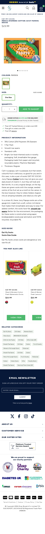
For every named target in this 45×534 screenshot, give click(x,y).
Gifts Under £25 (31, 340)
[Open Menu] (3, 8)
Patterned (25, 348)
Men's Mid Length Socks (10, 357)
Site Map (39, 502)
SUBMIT (22, 397)
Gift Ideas (17, 331)
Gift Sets (20, 340)
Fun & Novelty (37, 344)
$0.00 (41, 10)
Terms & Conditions (9, 502)
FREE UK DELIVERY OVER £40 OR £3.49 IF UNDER (22, 14)
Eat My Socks (7, 331)
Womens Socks (28, 331)
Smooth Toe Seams (8, 344)
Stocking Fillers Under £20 (25, 365)
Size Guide (37, 92)
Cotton (28, 344)
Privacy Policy (29, 502)
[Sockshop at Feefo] (23, 446)
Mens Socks (6, 336)
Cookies (20, 502)
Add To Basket (31, 109)
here (30, 403)
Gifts (23, 361)
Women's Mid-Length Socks (11, 348)
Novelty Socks (32, 361)
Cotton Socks (14, 361)
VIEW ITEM (15, 317)
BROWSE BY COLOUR (20, 336)
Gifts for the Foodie (9, 340)
